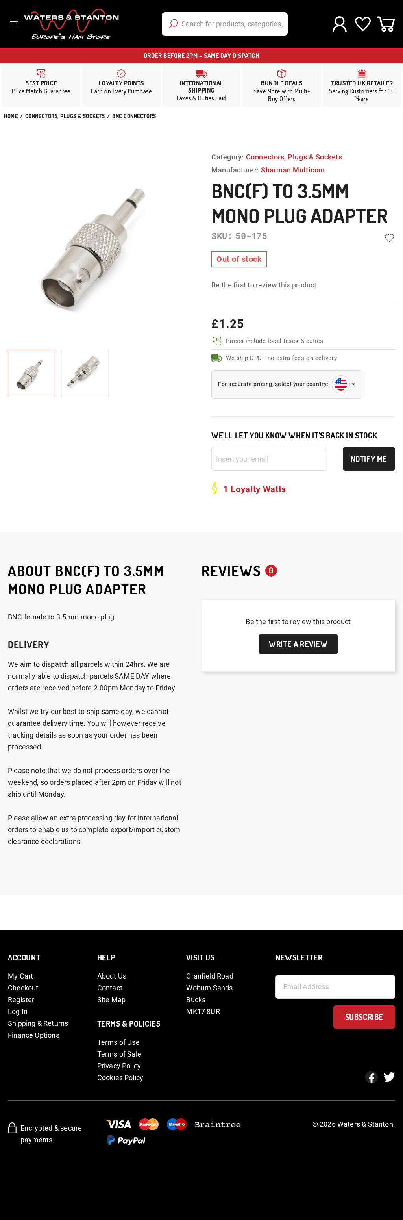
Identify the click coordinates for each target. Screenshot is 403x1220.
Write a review (298, 644)
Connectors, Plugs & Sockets (65, 116)
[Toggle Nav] (16, 23)
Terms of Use (118, 1042)
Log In (18, 1011)
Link (202, 86)
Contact (109, 988)
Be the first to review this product (263, 285)
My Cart (20, 976)
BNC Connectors (134, 116)
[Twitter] (389, 1077)
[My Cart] (386, 24)
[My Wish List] (362, 24)
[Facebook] (371, 1077)
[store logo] (71, 24)
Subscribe (364, 1017)
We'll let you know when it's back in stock (294, 435)
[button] (85, 373)
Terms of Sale (119, 1054)
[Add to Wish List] (389, 238)
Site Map (111, 1000)
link (121, 86)
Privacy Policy (119, 1066)
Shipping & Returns (38, 1023)
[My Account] (339, 24)
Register (21, 1000)
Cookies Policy (120, 1078)
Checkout (23, 988)
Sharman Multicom (293, 170)
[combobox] (225, 24)
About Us (111, 976)
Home (11, 116)
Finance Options (33, 1035)
